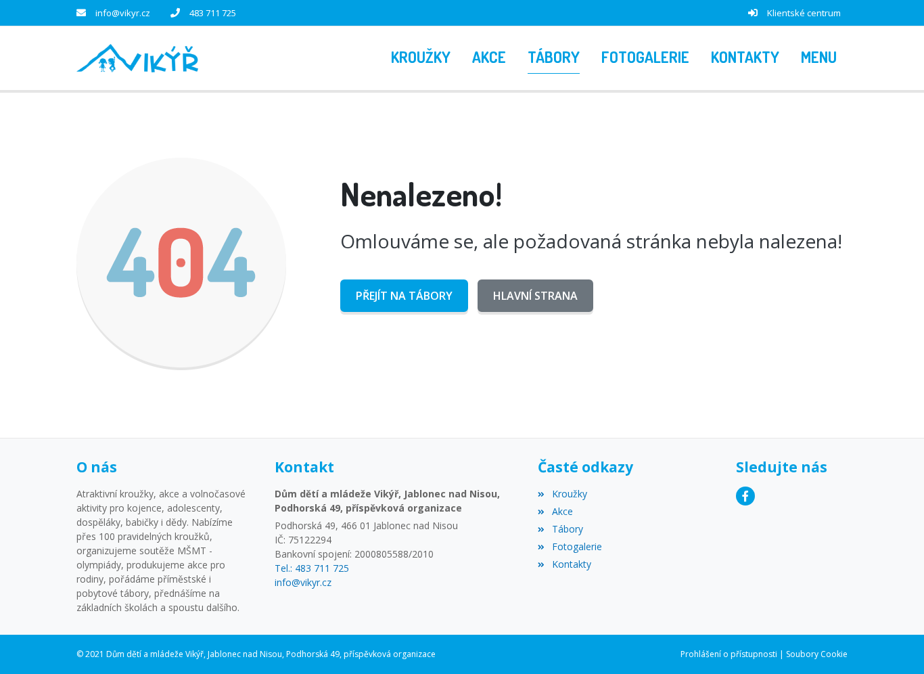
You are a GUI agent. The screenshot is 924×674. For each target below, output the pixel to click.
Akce (562, 511)
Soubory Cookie (817, 654)
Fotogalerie (576, 546)
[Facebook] (745, 496)
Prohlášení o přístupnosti (728, 654)
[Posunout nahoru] (893, 643)
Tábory (567, 528)
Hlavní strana (535, 295)
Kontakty (571, 564)
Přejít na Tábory (404, 295)
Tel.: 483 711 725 (312, 568)
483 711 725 (212, 13)
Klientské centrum (804, 13)
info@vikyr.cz (122, 13)
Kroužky (569, 493)
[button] (819, 58)
